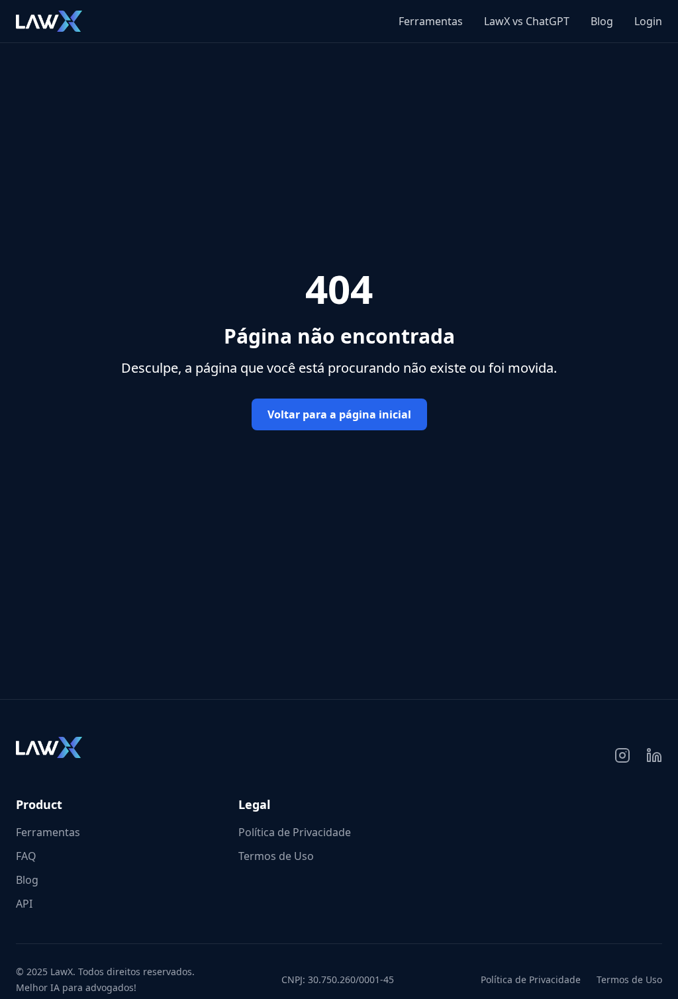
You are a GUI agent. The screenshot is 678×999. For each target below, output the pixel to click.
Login (648, 21)
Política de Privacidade (294, 832)
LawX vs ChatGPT (526, 21)
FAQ (26, 856)
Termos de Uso (276, 856)
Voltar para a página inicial (339, 414)
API (24, 903)
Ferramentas (431, 21)
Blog (602, 21)
